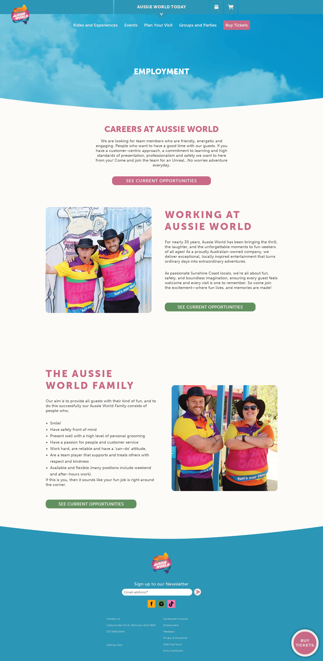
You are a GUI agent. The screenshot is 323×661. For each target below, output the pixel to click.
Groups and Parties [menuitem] (198, 25)
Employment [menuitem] (171, 625)
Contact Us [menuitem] (113, 618)
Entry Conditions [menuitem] (173, 650)
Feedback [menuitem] (169, 631)
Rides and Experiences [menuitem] (95, 25)
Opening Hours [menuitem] (172, 644)
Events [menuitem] (131, 25)
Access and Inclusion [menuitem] (175, 618)
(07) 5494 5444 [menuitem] (115, 631)
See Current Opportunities (161, 180)
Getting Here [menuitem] (114, 645)
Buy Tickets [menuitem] (236, 25)
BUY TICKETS (305, 642)
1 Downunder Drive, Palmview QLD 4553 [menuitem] (131, 625)
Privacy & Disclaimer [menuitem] (175, 637)
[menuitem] (158, 25)
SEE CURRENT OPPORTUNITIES (210, 307)
